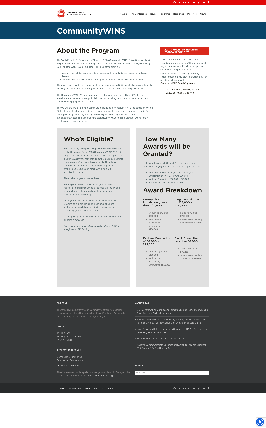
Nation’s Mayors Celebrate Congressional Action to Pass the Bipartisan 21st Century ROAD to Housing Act (172, 346)
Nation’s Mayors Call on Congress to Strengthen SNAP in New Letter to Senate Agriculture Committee (172, 331)
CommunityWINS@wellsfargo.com (177, 83)
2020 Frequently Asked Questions (182, 89)
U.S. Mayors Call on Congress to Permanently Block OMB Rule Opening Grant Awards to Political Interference (172, 311)
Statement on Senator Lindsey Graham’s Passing (161, 338)
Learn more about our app (101, 375)
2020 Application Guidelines (180, 93)
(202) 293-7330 (64, 340)
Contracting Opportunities (69, 357)
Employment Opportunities (70, 360)
